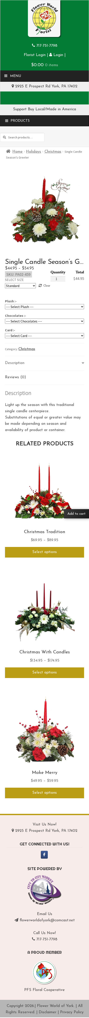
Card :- (10, 330)
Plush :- (11, 301)
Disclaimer (47, 1012)
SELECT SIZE (14, 279)
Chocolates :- (15, 315)
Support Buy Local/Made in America (44, 109)
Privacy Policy (72, 1012)
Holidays (33, 152)
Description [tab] (14, 363)
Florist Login (35, 55)
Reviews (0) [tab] (15, 377)
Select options (44, 552)
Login (57, 55)
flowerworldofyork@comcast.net (47, 920)
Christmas (52, 152)
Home (17, 152)
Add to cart (76, 514)
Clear (46, 285)
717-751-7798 (46, 46)
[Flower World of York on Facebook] (44, 855)
